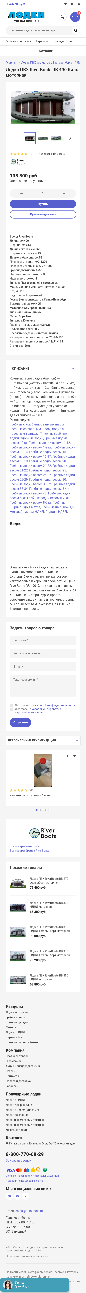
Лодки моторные (17, 1012)
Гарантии (12, 1086)
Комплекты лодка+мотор (22, 1042)
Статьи (10, 1071)
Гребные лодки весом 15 (47, 452)
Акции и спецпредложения (23, 1066)
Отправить (20, 722)
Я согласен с (45, 705)
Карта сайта (14, 1037)
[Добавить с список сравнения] (68, 755)
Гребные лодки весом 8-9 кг (30, 502)
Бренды (59, 41)
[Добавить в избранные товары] (74, 755)
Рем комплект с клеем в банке (30, 795)
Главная (11, 62)
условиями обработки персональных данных (38, 710)
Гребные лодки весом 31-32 (30, 484)
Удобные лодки (31, 438)
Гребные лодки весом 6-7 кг (48, 498)
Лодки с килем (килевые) (22, 1109)
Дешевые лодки (16, 1129)
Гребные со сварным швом (30, 429)
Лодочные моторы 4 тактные (25, 1124)
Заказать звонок (18, 1160)
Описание (20, 368)
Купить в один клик (43, 214)
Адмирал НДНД (32, 512)
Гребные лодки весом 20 (47, 461)
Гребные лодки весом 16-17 (30, 456)
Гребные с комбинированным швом (37, 424)
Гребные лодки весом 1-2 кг (30, 447)
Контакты (12, 1076)
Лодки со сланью (17, 1114)
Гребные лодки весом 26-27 (30, 475)
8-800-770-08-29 (63, 17)
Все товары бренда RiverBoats (29, 850)
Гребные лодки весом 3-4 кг (50, 489)
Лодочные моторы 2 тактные (25, 1119)
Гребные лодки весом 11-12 (49, 443)
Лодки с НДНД (15, 1032)
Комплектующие (17, 1022)
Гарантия (42, 41)
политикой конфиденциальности (53, 705)
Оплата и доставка (18, 41)
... (70, 40)
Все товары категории (24, 846)
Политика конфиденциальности (27, 1256)
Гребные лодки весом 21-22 (30, 466)
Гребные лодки (16, 1017)
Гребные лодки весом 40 (28, 493)
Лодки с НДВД (56, 512)
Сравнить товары (17, 1056)
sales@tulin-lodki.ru (29, 1211)
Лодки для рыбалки (19, 1104)
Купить (43, 204)
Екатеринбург (16, 4)
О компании (14, 1061)
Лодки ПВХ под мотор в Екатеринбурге (46, 62)
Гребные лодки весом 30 (47, 479)
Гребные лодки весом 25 (47, 470)
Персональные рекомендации (32, 740)
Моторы (11, 1027)
